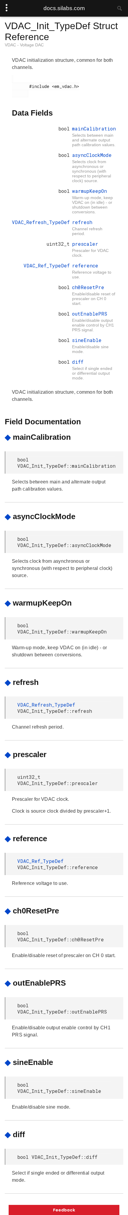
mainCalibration (94, 128)
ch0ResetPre (88, 287)
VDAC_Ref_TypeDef (47, 265)
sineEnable (87, 340)
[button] (64, 1210)
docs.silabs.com (64, 8)
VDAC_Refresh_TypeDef (41, 222)
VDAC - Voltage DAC (24, 44)
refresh (82, 222)
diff (77, 362)
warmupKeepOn (89, 191)
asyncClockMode (92, 155)
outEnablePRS (89, 314)
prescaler (85, 244)
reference (85, 265)
